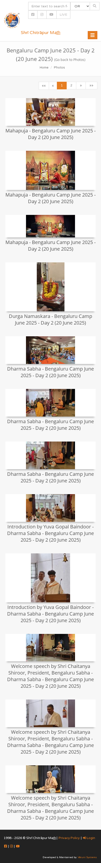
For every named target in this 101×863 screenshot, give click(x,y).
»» (91, 85)
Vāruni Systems (87, 857)
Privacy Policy (69, 838)
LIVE (63, 14)
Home (44, 68)
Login (90, 838)
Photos (59, 68)
